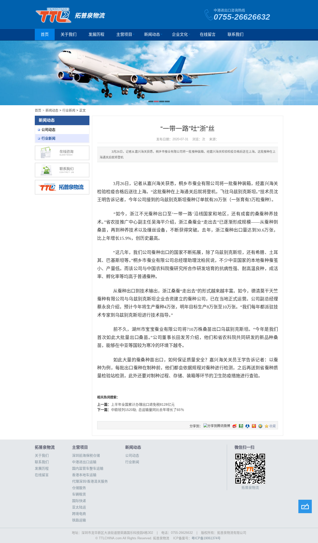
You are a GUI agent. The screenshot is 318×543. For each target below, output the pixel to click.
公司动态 (48, 130)
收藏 (272, 426)
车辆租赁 (79, 494)
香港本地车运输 (84, 475)
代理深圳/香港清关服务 (90, 481)
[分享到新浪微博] (235, 426)
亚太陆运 (79, 507)
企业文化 (180, 34)
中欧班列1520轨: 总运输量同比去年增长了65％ (147, 410)
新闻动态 (152, 34)
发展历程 (96, 34)
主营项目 (124, 34)
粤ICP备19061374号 (206, 538)
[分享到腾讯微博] (216, 426)
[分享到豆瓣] (241, 426)
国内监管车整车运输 (87, 468)
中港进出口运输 (84, 462)
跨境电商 (79, 514)
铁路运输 (79, 520)
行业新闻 (68, 110)
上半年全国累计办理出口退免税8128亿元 (143, 404)
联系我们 (235, 34)
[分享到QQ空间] (260, 426)
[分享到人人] (247, 426)
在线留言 (208, 34)
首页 (45, 34)
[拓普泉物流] (62, 187)
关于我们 (69, 34)
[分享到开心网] (254, 426)
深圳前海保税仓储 (86, 455)
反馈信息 (305, 506)
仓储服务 (79, 488)
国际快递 (79, 501)
